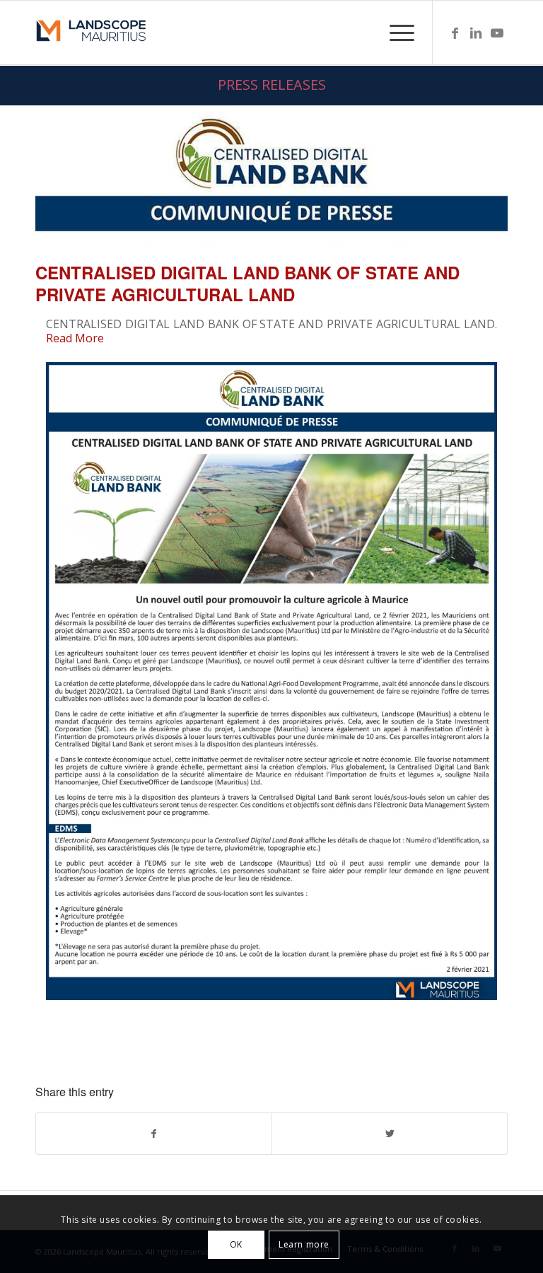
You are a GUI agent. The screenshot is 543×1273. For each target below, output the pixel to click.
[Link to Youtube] (497, 32)
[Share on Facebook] (154, 1133)
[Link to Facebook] (454, 32)
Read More (75, 338)
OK (236, 1244)
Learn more (304, 1244)
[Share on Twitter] (389, 1133)
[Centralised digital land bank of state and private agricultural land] (271, 177)
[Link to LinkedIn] (475, 32)
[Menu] (394, 32)
